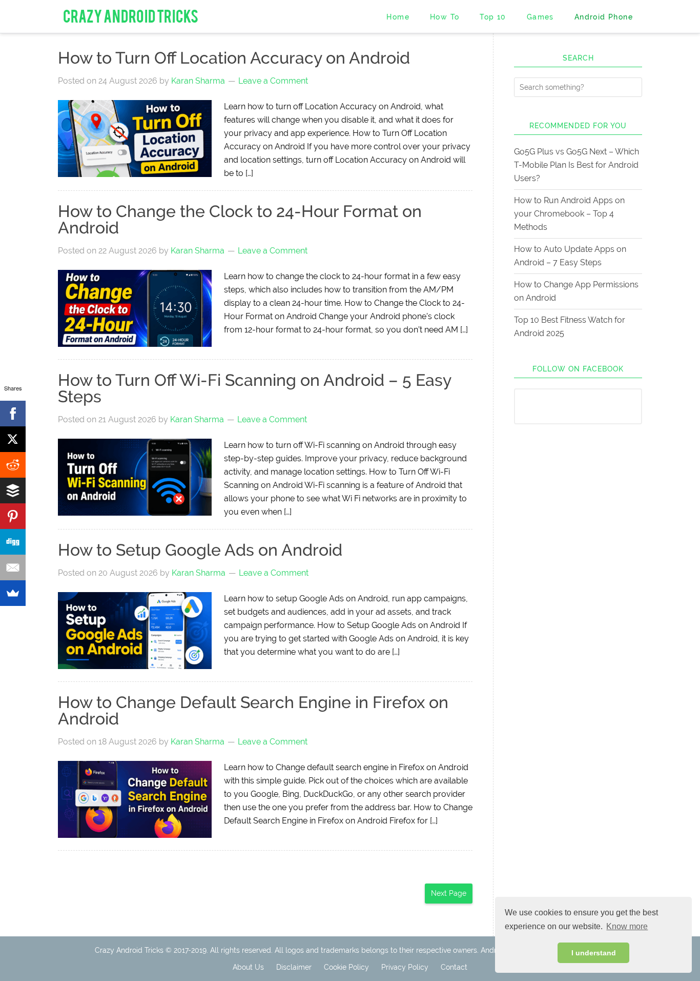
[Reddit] (13, 465)
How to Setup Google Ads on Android (200, 549)
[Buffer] (13, 490)
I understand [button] (593, 953)
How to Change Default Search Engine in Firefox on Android (253, 710)
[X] (13, 439)
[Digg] (13, 542)
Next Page (448, 893)
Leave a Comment (273, 81)
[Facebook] (13, 413)
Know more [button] (627, 926)
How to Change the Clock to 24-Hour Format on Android (240, 219)
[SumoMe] (13, 593)
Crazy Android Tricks (130, 15)
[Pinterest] (13, 516)
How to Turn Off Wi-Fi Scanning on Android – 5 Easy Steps (254, 388)
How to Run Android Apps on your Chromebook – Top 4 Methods (569, 213)
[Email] (13, 567)
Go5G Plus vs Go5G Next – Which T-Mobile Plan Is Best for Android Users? (576, 165)
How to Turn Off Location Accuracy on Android (234, 57)
